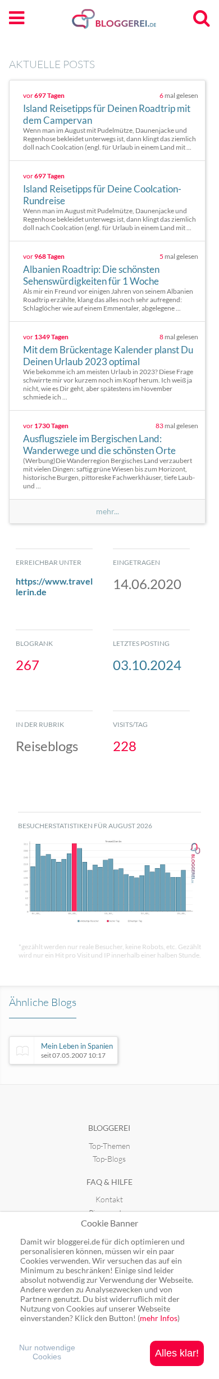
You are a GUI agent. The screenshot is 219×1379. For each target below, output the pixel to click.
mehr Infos (158, 1318)
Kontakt (109, 1199)
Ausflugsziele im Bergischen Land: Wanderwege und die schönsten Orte (99, 444)
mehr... (107, 511)
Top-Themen (109, 1146)
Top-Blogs (109, 1159)
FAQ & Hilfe (109, 1182)
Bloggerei (109, 1128)
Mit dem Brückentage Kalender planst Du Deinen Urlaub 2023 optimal (108, 355)
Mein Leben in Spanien (77, 1050)
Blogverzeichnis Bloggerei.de (132, 23)
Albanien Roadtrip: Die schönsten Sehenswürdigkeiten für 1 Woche (91, 275)
